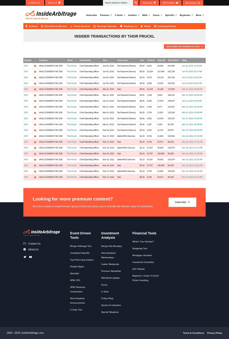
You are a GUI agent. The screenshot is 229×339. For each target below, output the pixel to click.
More (198, 15)
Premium (104, 15)
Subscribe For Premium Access (183, 47)
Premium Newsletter (111, 271)
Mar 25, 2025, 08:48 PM (192, 89)
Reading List (130, 26)
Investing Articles (167, 26)
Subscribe (91, 15)
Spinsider (74, 273)
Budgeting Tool (139, 248)
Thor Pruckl (72, 66)
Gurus (156, 15)
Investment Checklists (143, 262)
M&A (144, 15)
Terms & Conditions (193, 333)
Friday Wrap (107, 298)
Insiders (132, 15)
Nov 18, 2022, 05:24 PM (192, 159)
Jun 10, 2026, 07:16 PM (192, 66)
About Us (33, 249)
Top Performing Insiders (82, 260)
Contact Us (34, 243)
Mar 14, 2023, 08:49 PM (192, 124)
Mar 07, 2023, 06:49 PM (192, 130)
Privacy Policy (214, 333)
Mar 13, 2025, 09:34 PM (192, 95)
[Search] (136, 3)
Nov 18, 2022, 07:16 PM (192, 136)
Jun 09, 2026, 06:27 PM (192, 71)
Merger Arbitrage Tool (80, 246)
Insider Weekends (110, 264)
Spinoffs (169, 15)
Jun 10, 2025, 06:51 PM (192, 77)
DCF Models (138, 269)
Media (147, 26)
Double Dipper (77, 266)
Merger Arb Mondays (111, 246)
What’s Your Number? (143, 241)
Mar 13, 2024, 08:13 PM (192, 107)
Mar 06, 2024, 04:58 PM (192, 112)
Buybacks (185, 15)
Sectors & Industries (111, 305)
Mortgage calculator (142, 255)
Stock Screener (82, 26)
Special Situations (110, 312)
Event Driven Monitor (56, 26)
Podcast (33, 26)
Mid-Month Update (110, 278)
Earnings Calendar (107, 26)
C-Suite (119, 15)
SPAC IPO (75, 280)
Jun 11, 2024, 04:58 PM (192, 101)
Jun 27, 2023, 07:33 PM (192, 118)
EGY (26, 66)
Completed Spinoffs (79, 253)
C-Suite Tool (76, 309)
